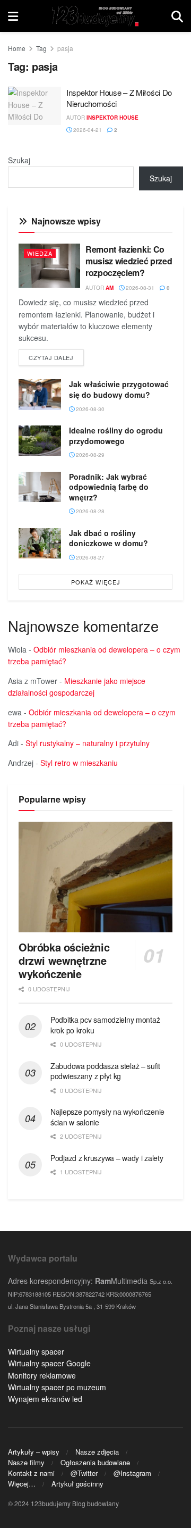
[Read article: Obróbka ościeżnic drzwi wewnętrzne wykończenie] (95, 877)
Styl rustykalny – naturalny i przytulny (87, 743)
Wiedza (40, 253)
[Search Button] (177, 16)
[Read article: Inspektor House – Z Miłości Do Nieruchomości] (34, 106)
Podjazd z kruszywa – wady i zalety (106, 1158)
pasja (65, 48)
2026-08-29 (89, 454)
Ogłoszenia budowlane (95, 1462)
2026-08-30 (89, 409)
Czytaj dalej (56, 357)
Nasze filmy (26, 1462)
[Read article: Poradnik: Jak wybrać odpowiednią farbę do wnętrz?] (40, 487)
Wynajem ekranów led (45, 1398)
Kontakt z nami (31, 1473)
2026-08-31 (139, 287)
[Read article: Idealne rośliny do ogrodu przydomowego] (40, 440)
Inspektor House (112, 117)
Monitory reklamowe (42, 1375)
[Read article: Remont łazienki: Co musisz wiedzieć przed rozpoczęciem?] (49, 266)
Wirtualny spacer (36, 1351)
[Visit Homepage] (94, 16)
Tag (41, 48)
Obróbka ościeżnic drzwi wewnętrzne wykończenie (64, 960)
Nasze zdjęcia (97, 1452)
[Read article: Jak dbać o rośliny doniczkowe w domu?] (40, 543)
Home (16, 48)
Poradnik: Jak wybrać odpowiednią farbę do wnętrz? (109, 487)
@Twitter (84, 1473)
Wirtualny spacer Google (49, 1363)
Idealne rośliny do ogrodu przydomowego (116, 435)
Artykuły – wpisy (33, 1452)
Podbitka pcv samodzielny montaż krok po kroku (105, 1025)
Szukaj (19, 160)
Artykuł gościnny (77, 1484)
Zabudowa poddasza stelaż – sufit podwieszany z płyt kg (105, 1071)
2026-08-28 (89, 511)
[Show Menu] (13, 16)
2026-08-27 (89, 557)
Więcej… (22, 1484)
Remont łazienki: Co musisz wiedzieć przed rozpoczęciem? (128, 261)
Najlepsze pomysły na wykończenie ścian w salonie (107, 1117)
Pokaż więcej (95, 582)
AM (110, 287)
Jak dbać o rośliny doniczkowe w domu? (108, 538)
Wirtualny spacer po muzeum (57, 1387)
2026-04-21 (87, 129)
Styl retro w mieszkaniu (79, 762)
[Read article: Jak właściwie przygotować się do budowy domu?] (40, 394)
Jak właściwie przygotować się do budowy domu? (119, 389)
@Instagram (132, 1473)
